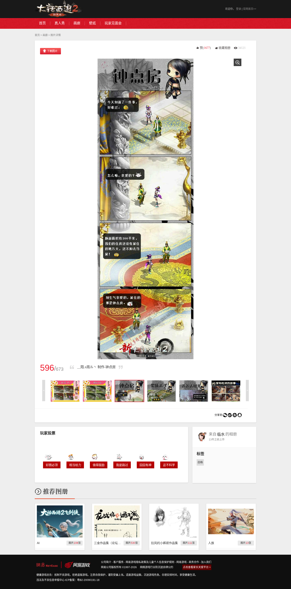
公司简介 (106, 562)
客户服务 (118, 562)
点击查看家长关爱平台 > (197, 567)
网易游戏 (181, 562)
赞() (205, 47)
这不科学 (169, 465)
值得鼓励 (99, 465)
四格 (200, 462)
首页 (37, 35)
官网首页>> (249, 8)
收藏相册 (224, 47)
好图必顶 (52, 465)
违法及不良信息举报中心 (50, 580)
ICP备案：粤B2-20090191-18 (82, 580)
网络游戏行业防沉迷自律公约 (156, 567)
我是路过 (122, 465)
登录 (238, 8)
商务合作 (194, 562)
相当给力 (75, 465)
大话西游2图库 (59, 9)
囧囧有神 (145, 465)
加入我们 (206, 562)
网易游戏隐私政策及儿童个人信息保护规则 (150, 562)
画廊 (45, 35)
